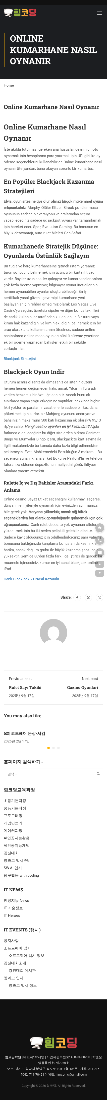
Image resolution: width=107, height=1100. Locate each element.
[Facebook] (77, 597)
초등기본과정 (15, 800)
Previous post (20, 678)
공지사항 (11, 940)
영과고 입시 (13, 978)
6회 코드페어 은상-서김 (24, 733)
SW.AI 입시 (13, 868)
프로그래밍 (13, 815)
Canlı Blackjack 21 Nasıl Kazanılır (31, 579)
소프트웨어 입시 (17, 948)
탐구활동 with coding (21, 875)
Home (9, 85)
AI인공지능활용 (17, 838)
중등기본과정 (15, 808)
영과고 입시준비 (17, 860)
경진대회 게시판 (22, 970)
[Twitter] (88, 597)
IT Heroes (12, 915)
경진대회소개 (15, 963)
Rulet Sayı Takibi (25, 687)
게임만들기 (13, 823)
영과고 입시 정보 (23, 985)
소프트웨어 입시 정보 (26, 955)
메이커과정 (13, 830)
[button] (48, 748)
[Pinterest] (99, 597)
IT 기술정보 (13, 908)
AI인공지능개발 (17, 845)
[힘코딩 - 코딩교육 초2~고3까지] (20, 12)
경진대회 (11, 853)
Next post (90, 678)
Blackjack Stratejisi (20, 359)
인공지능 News (16, 900)
